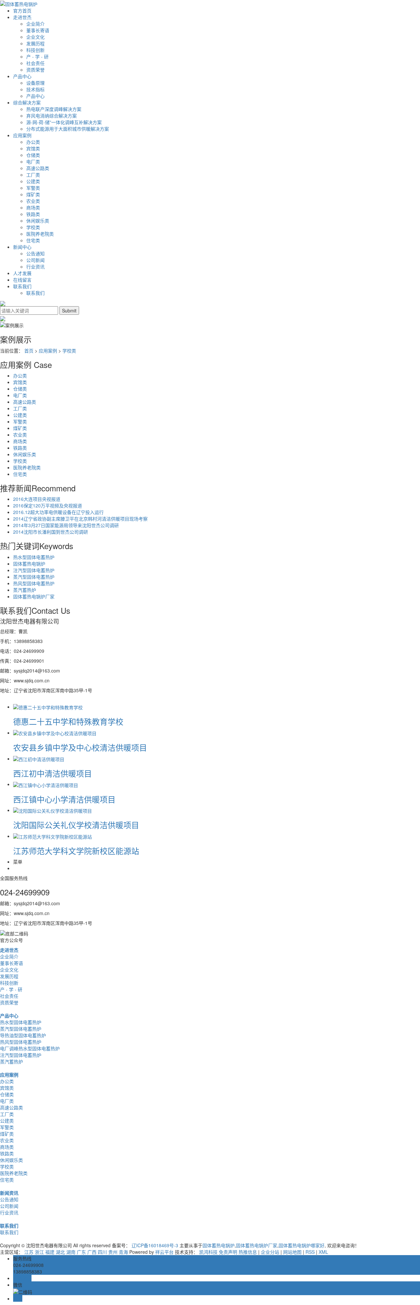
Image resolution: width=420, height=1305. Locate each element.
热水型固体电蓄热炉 (33, 557)
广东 (81, 1252)
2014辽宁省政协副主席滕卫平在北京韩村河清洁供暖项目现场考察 (80, 518)
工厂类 (33, 174)
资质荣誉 (35, 69)
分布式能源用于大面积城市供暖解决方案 (67, 128)
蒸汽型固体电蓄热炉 (33, 576)
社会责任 (35, 63)
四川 (102, 1252)
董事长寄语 (37, 30)
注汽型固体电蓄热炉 (33, 570)
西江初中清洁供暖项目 (52, 773)
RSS (310, 1252)
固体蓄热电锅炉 (29, 563)
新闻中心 (22, 247)
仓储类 (33, 155)
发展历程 (35, 43)
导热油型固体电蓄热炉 (23, 1035)
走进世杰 (22, 17)
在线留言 (22, 279)
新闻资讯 (9, 1192)
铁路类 (33, 214)
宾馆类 (33, 148)
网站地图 (292, 1252)
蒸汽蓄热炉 (24, 590)
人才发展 (22, 273)
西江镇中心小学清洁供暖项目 (64, 799)
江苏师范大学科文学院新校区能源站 (76, 850)
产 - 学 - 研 (37, 56)
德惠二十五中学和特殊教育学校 (68, 721)
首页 (28, 350)
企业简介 (35, 23)
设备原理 (35, 82)
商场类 (33, 207)
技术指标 (35, 89)
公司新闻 (35, 260)
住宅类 (33, 240)
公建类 (33, 181)
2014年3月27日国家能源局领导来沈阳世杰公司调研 (66, 525)
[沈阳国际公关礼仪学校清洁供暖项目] (52, 810)
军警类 (33, 187)
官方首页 (22, 10)
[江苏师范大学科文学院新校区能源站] (52, 836)
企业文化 (35, 36)
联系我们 (22, 286)
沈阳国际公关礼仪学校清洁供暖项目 (76, 824)
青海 (123, 1252)
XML (323, 1252)
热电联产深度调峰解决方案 (53, 109)
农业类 (33, 201)
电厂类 (33, 161)
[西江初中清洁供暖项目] (38, 758)
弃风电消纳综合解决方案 (51, 115)
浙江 (39, 1252)
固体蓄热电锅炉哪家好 (302, 1245)
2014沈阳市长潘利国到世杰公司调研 (50, 531)
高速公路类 (37, 168)
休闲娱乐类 (37, 220)
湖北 (60, 1252)
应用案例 (22, 135)
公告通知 (35, 253)
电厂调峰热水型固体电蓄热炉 (30, 1048)
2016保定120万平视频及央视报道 (47, 505)
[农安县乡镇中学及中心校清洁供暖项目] (54, 732)
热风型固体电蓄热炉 (33, 583)
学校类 (33, 227)
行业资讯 (35, 266)
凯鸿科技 (208, 1252)
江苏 (28, 1252)
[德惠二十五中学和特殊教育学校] (48, 706)
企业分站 (270, 1252)
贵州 (112, 1252)
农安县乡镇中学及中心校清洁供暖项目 (80, 747)
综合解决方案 (27, 102)
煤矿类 (33, 194)
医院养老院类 (40, 233)
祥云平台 (164, 1252)
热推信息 (248, 1252)
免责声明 (228, 1252)
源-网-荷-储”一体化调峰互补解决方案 (64, 122)
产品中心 (22, 76)
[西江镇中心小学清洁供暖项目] (45, 784)
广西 (91, 1252)
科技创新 (35, 50)
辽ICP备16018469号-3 (155, 1245)
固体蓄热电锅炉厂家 (33, 596)
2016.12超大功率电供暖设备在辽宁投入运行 (58, 512)
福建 (49, 1252)
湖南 (70, 1252)
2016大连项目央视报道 (36, 499)
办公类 (33, 142)
